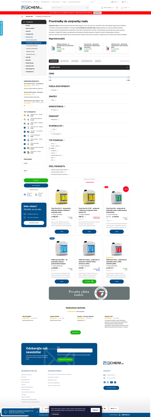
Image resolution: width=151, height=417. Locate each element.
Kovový (53, 153)
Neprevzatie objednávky (74, 2)
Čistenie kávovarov (30, 54)
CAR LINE (28, 57)
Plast (53, 157)
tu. (84, 410)
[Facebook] (104, 382)
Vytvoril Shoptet (114, 414)
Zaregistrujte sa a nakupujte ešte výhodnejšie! (19, 411)
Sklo (53, 160)
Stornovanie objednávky (54, 382)
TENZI (53, 100)
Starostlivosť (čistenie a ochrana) (60, 174)
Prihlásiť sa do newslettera (65, 359)
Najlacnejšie (64, 61)
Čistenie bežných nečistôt (58, 172)
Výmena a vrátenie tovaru (54, 385)
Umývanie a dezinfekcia (32, 48)
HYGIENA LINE (29, 34)
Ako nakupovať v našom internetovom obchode (59, 374)
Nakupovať (97, 13)
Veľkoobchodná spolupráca (28, 392)
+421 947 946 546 (32, 217)
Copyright (23, 394)
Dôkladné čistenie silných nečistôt (60, 169)
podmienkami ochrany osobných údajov (80, 354)
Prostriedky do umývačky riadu (33, 42)
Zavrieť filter (55, 67)
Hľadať (87, 7)
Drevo (53, 143)
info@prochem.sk (32, 214)
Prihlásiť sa (36, 180)
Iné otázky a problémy (53, 377)
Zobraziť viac (75, 332)
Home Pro (28, 31)
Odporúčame (53, 61)
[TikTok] (115, 382)
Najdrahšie (75, 61)
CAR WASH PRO (30, 66)
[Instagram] (108, 382)
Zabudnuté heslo (34, 189)
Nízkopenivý (55, 119)
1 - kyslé (54, 129)
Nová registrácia (36, 185)
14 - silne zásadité (56, 134)
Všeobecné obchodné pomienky (29, 399)
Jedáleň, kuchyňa (30, 51)
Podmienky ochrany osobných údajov (30, 402)
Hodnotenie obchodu (26, 2)
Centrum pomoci (56, 2)
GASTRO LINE (29, 37)
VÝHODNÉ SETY (30, 71)
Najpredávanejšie (86, 61)
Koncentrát (54, 110)
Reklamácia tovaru (52, 380)
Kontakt (64, 2)
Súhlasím (95, 410)
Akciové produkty (30, 28)
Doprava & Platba (25, 397)
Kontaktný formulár (34, 222)
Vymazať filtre (90, 182)
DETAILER (28, 60)
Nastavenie (55, 414)
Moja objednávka (45, 2)
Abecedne (98, 61)
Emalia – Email (55, 146)
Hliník (53, 148)
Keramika (54, 150)
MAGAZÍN (36, 2)
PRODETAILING (29, 63)
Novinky (28, 25)
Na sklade (54, 90)
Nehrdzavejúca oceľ (56, 155)
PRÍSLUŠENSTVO (30, 68)
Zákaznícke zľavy (25, 389)
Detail (61, 231)
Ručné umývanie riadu (31, 40)
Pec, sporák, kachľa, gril (32, 45)
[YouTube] (111, 382)
